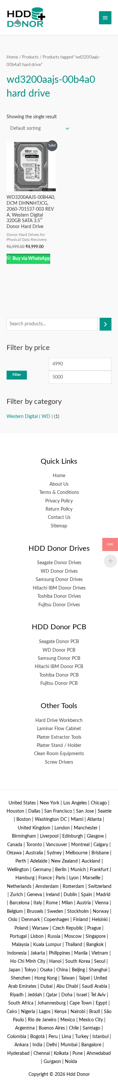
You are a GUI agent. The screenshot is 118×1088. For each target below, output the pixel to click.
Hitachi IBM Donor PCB (59, 666)
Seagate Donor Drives (59, 563)
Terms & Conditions (59, 492)
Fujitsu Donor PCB (59, 683)
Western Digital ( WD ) (30, 416)
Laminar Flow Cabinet (59, 729)
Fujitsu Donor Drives (59, 605)
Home (12, 57)
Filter (16, 375)
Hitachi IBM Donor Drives (59, 588)
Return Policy (59, 509)
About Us (59, 484)
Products (30, 57)
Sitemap (59, 526)
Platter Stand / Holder (59, 745)
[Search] (105, 324)
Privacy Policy (59, 501)
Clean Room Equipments (59, 754)
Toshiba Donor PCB (59, 675)
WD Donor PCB (59, 650)
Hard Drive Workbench (59, 720)
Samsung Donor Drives (59, 579)
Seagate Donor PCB (59, 641)
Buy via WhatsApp (30, 258)
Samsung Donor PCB (59, 658)
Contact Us (59, 517)
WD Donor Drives (59, 571)
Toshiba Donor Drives (59, 596)
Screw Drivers (59, 762)
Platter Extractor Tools (59, 737)
